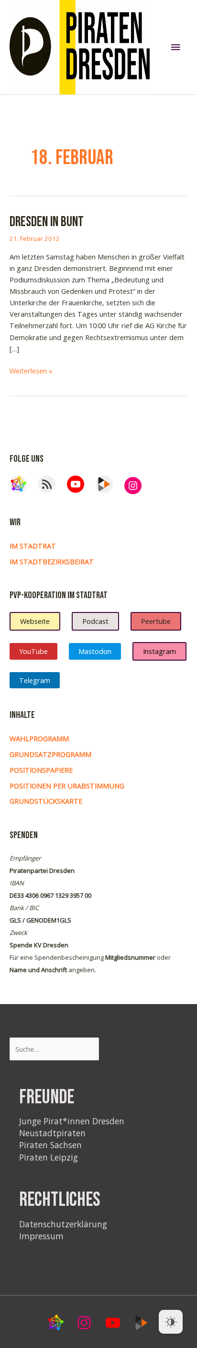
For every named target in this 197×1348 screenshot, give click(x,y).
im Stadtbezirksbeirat (52, 561)
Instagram (159, 651)
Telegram (34, 680)
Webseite (35, 621)
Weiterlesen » (31, 370)
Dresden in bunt (47, 222)
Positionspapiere (41, 770)
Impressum (41, 1236)
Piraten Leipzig (48, 1157)
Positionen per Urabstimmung (67, 785)
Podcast (95, 621)
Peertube (156, 621)
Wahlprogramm (39, 738)
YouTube (33, 651)
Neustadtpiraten (52, 1133)
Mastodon (94, 651)
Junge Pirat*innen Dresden (71, 1121)
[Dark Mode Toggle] (171, 1322)
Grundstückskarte (46, 801)
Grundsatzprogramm (50, 754)
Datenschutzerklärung (63, 1224)
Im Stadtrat (33, 545)
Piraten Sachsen (50, 1145)
